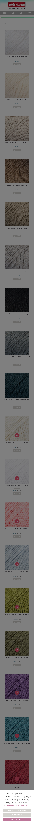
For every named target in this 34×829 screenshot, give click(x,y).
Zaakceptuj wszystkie (17, 819)
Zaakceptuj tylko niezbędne (17, 810)
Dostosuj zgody (17, 815)
